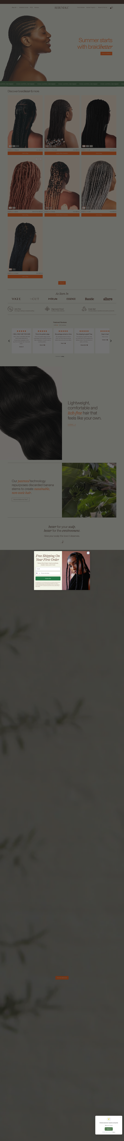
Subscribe (48, 578)
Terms (39, 586)
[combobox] (38, 573)
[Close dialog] (88, 553)
